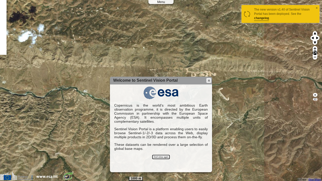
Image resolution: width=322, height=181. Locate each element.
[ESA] (48, 179)
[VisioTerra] (69, 179)
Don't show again (161, 157)
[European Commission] (17, 179)
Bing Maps (314, 179)
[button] (208, 80)
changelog (261, 18)
